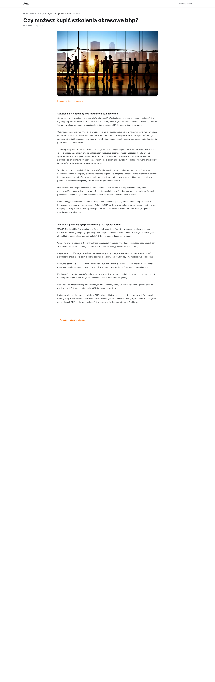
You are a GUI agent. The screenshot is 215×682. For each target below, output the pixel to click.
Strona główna (185, 3)
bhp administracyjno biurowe (70, 101)
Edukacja (40, 14)
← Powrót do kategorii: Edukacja (71, 320)
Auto (26, 3)
